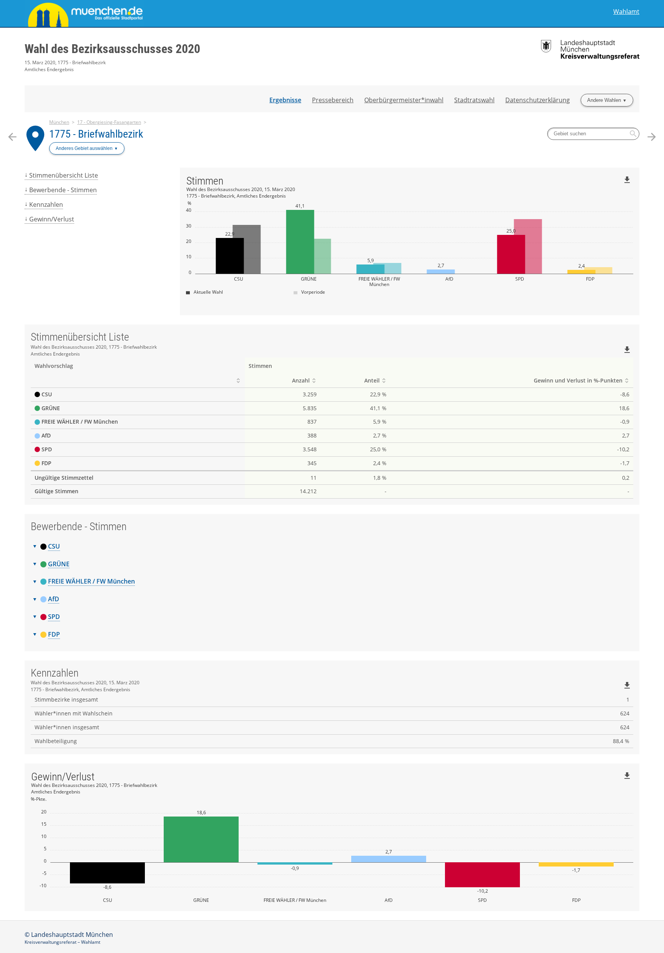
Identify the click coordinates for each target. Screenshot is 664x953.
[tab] (332, 546)
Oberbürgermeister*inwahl (403, 100)
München (59, 122)
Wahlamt (626, 12)
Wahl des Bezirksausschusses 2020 (112, 49)
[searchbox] (593, 134)
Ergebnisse (285, 100)
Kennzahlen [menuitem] (46, 204)
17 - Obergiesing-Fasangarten (109, 122)
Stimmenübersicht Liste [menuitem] (63, 175)
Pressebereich (333, 100)
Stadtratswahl (474, 100)
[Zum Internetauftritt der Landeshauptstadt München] (178, 13)
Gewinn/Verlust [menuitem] (51, 219)
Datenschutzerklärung (537, 100)
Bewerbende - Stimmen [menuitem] (63, 190)
